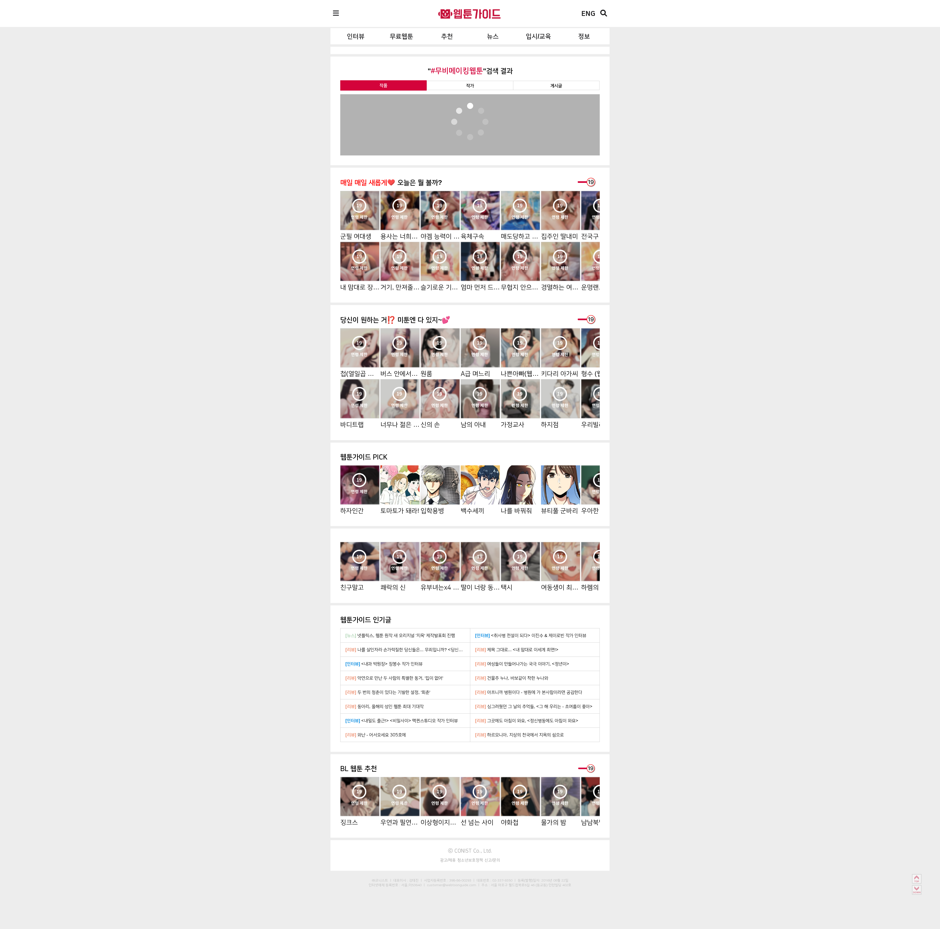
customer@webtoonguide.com (451, 885)
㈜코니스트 (380, 880)
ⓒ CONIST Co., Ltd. (470, 850)
